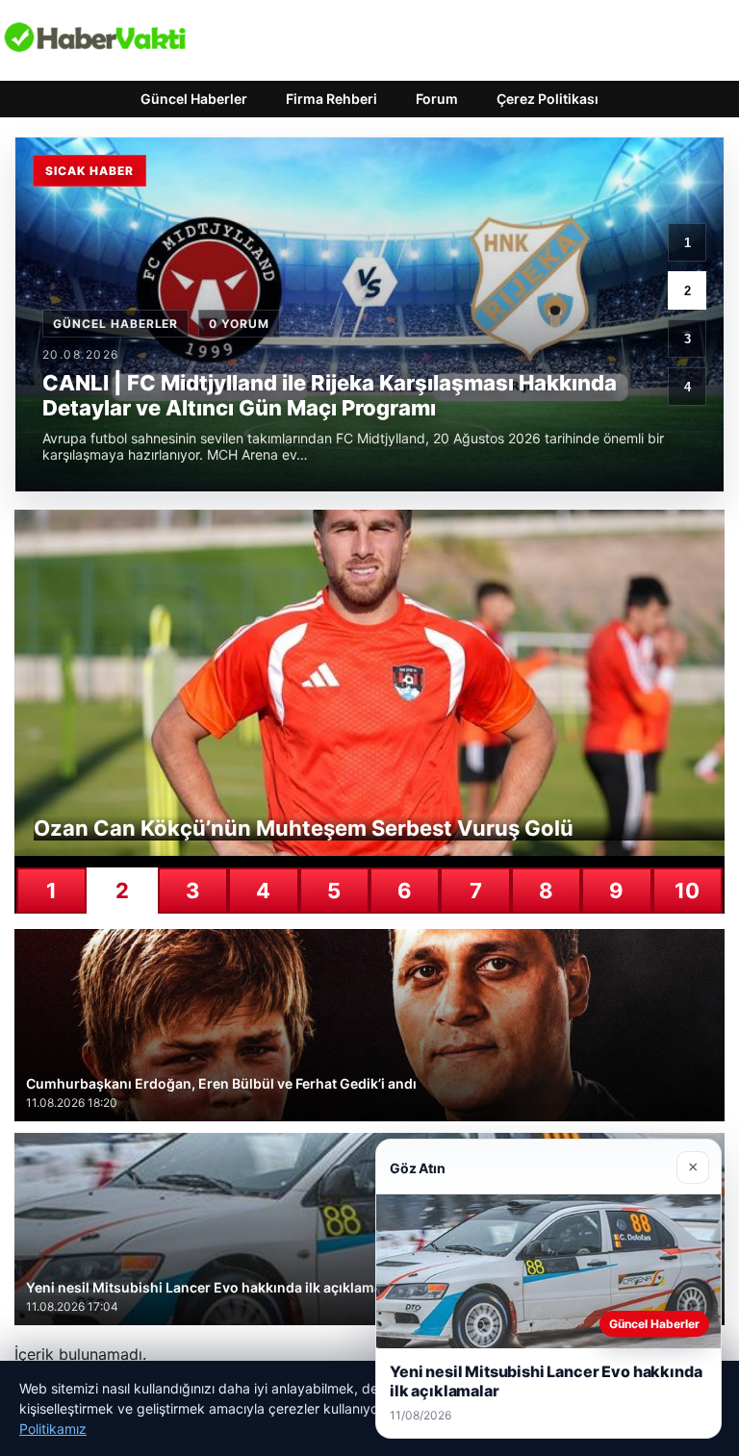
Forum (437, 98)
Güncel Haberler (193, 98)
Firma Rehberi (331, 98)
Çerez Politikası (548, 98)
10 (687, 890)
